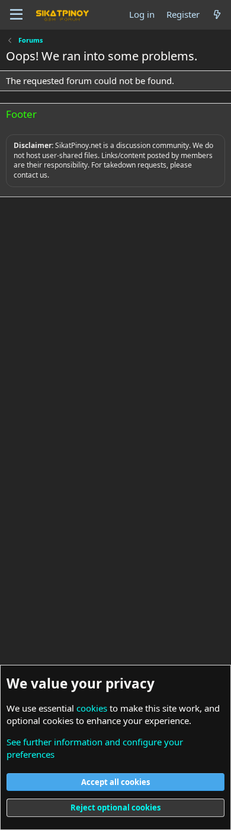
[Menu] (16, 15)
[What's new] (217, 14)
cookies (91, 708)
